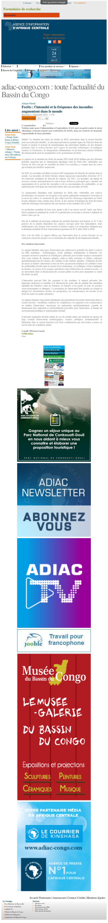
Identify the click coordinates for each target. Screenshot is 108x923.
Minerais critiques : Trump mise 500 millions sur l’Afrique (13, 153)
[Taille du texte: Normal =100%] (42, 118)
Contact (72, 897)
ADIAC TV (9, 909)
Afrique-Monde (10, 134)
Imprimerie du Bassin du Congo (15, 917)
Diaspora (30, 70)
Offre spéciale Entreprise (43, 911)
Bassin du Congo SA (12, 70)
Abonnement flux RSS (42, 907)
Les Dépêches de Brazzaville (14, 904)
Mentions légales (96, 897)
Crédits (81, 897)
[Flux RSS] (59, 42)
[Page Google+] (54, 42)
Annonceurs (59, 897)
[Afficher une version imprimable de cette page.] (46, 117)
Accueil (33, 897)
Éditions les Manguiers (12, 914)
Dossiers (56, 70)
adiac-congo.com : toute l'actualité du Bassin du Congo (52, 90)
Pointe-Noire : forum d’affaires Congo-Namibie (12, 140)
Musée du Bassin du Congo (14, 912)
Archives (43, 70)
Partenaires (45, 897)
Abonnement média (41, 909)
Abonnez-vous (39, 903)
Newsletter (38, 905)
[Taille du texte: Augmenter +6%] (38, 118)
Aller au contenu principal (54, 2)
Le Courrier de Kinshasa (13, 906)
